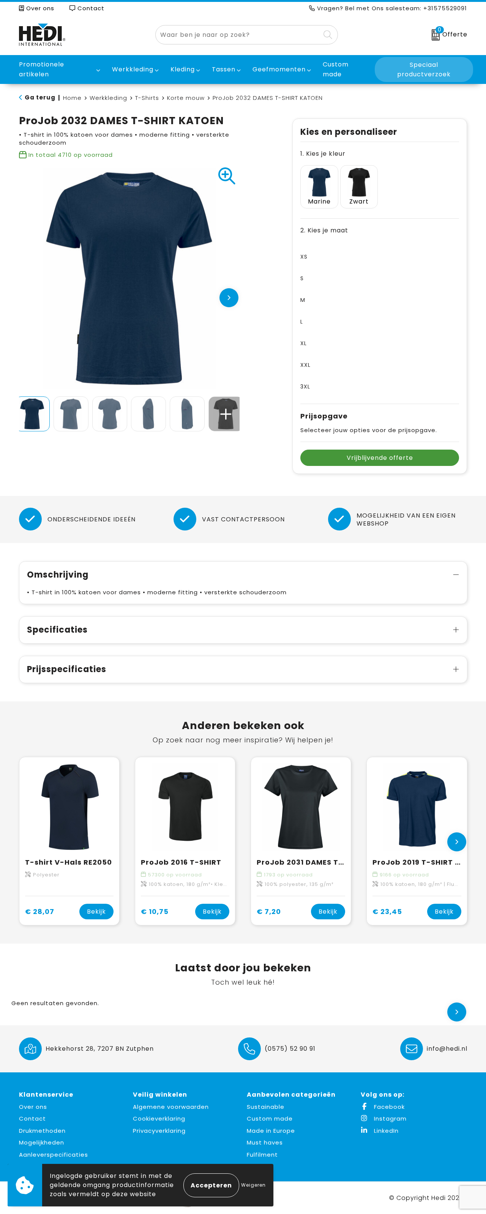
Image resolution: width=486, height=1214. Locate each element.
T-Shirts (147, 98)
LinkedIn (385, 1131)
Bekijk (96, 911)
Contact (90, 8)
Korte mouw (186, 98)
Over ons (39, 8)
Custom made (270, 1118)
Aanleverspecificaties (53, 1155)
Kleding (182, 69)
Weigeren (253, 1185)
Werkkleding (132, 69)
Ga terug (40, 97)
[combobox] (237, 35)
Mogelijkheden (41, 1142)
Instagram (389, 1118)
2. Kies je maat (324, 230)
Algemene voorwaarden (171, 1107)
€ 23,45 (387, 911)
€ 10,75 (155, 911)
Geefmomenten (279, 69)
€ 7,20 (269, 911)
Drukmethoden (42, 1131)
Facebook (388, 1107)
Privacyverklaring (159, 1131)
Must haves (265, 1142)
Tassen (223, 69)
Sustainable (265, 1107)
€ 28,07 (39, 911)
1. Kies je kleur (323, 154)
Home (72, 98)
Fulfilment (262, 1155)
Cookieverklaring (159, 1118)
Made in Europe (271, 1131)
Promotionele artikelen (41, 69)
